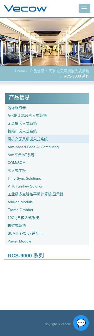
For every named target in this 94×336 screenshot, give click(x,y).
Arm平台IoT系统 (21, 155)
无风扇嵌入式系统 (22, 123)
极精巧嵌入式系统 (22, 131)
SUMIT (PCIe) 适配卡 (25, 233)
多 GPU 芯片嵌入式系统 (27, 115)
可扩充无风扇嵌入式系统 (69, 71)
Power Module (19, 241)
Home (20, 71)
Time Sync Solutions (24, 178)
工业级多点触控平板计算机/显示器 (35, 194)
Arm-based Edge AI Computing (33, 147)
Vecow (25, 9)
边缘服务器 (17, 108)
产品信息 (37, 71)
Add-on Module (20, 202)
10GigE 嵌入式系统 (23, 218)
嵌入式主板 (17, 170)
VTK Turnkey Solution (25, 186)
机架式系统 (17, 225)
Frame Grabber (20, 210)
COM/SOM (17, 163)
